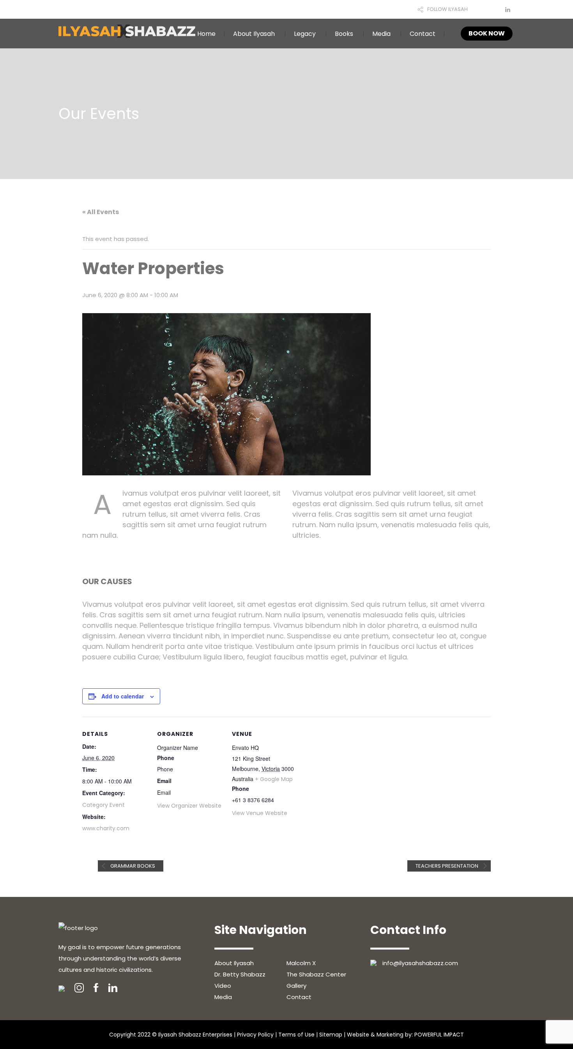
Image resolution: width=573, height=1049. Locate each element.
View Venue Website (259, 813)
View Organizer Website (189, 806)
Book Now (487, 33)
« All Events (100, 211)
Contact (422, 33)
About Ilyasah (254, 33)
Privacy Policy (255, 1034)
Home (206, 33)
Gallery (296, 986)
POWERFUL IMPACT (439, 1034)
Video (222, 986)
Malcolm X (301, 963)
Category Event (103, 805)
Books (344, 33)
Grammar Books (132, 866)
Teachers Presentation (447, 866)
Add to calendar (122, 696)
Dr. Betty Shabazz (239, 974)
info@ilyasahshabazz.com (420, 963)
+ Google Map (274, 779)
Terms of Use (296, 1034)
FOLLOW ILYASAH (447, 9)
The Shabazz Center (316, 974)
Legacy (305, 33)
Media (381, 33)
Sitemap (330, 1034)
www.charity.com (105, 828)
